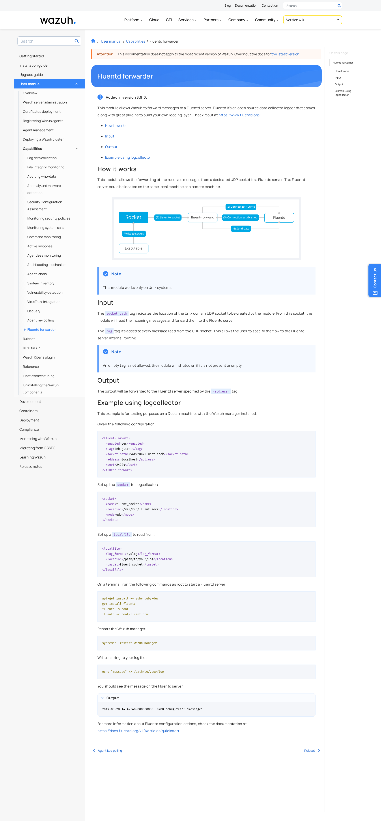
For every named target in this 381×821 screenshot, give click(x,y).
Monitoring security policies (48, 218)
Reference (31, 366)
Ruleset (29, 338)
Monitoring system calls (45, 227)
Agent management (38, 130)
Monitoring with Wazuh (38, 438)
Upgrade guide (31, 74)
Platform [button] (132, 19)
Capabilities (50, 147)
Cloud (154, 19)
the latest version (285, 54)
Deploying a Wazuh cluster (43, 139)
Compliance (29, 429)
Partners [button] (211, 19)
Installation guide (33, 65)
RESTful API (32, 348)
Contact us (270, 5)
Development (30, 401)
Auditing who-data (41, 176)
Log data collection (42, 158)
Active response (39, 246)
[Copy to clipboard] (311, 436)
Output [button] (112, 697)
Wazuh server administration (45, 102)
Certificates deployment (42, 111)
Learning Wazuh (32, 457)
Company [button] (237, 19)
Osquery (33, 311)
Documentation (246, 5)
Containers (28, 410)
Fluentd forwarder (41, 329)
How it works (116, 125)
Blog (227, 5)
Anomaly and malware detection (44, 189)
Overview (30, 93)
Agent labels (37, 274)
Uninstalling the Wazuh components (41, 389)
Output (111, 146)
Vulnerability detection (45, 292)
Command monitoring (44, 237)
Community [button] (265, 19)
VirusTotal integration (43, 301)
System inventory (40, 283)
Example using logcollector (128, 157)
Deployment (29, 420)
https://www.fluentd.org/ (240, 115)
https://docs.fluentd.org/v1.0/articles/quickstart (138, 730)
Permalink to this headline (155, 76)
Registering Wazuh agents (43, 120)
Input (109, 136)
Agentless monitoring (44, 255)
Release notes (30, 466)
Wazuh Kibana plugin (39, 357)
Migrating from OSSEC (37, 447)
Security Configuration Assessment (44, 205)
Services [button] (186, 19)
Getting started (31, 56)
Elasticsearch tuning (38, 376)
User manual (48, 82)
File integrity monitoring (45, 167)
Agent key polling (40, 320)
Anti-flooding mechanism (46, 264)
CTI (169, 19)
